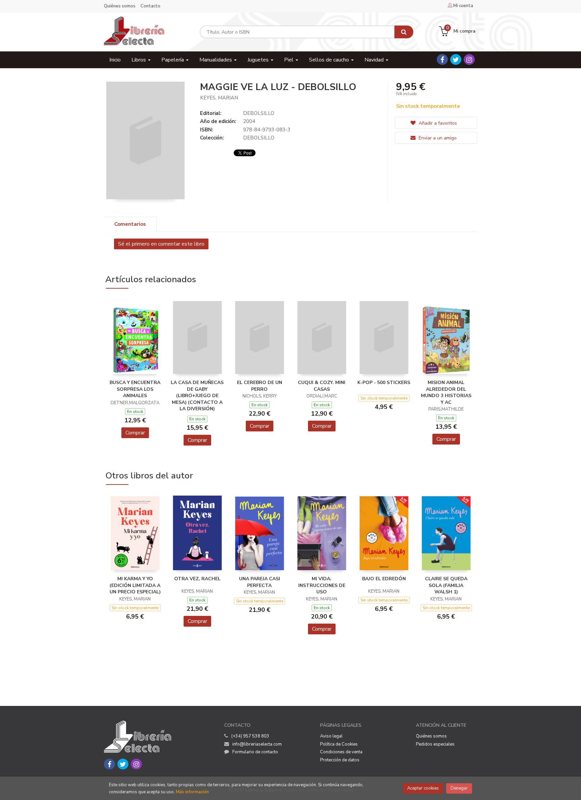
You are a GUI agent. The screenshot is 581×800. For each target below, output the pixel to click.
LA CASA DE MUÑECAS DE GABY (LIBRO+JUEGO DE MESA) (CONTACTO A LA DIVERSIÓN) (197, 395)
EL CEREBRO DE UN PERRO (259, 385)
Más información (192, 792)
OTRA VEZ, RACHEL (197, 579)
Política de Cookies (339, 744)
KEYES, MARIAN (219, 97)
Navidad (374, 60)
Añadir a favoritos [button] (437, 123)
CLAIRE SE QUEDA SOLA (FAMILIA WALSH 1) (446, 585)
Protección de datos (339, 760)
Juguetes (258, 60)
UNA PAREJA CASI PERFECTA (259, 582)
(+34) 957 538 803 (250, 736)
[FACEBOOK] (442, 59)
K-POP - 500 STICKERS (383, 382)
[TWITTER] (455, 59)
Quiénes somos (119, 6)
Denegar (459, 788)
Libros (139, 60)
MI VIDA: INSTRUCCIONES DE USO (321, 585)
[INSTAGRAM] (469, 59)
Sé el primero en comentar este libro (161, 244)
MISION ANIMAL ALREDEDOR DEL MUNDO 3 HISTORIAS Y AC (446, 392)
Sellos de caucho (329, 60)
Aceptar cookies (423, 788)
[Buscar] (403, 32)
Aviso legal (331, 736)
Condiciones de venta (341, 752)
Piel (289, 60)
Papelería (173, 60)
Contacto (150, 6)
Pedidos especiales (435, 744)
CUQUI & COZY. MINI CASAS (321, 385)
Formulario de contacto (255, 752)
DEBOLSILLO (258, 113)
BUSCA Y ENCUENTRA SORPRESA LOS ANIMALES (135, 389)
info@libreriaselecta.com (257, 744)
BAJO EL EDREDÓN (384, 579)
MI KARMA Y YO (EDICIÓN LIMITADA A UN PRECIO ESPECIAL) (135, 585)
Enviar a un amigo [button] (437, 138)
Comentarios (130, 224)
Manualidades (216, 60)
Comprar (135, 432)
